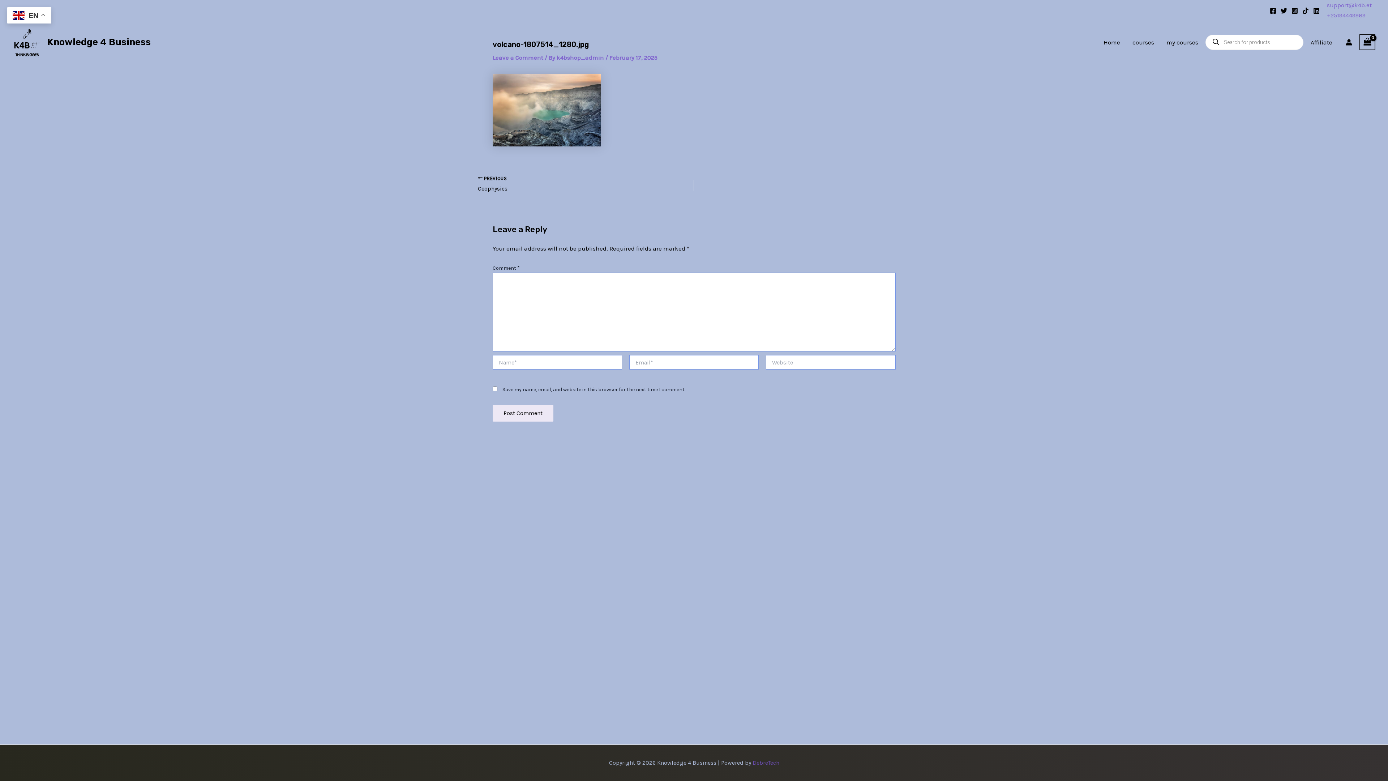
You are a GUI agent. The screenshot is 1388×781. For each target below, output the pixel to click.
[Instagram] (1294, 11)
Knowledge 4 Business (99, 42)
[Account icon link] (1349, 42)
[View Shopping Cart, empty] (1367, 42)
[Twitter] (1284, 11)
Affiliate (1321, 42)
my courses (1182, 42)
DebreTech (766, 762)
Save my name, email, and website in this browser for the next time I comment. (593, 390)
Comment (506, 268)
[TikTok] (1305, 11)
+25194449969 (1346, 15)
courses (1143, 42)
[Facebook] (1273, 11)
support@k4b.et (1349, 5)
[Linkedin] (1316, 11)
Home (1112, 42)
